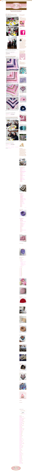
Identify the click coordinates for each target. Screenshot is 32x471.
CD (19, 448)
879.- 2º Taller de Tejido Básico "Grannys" (11, 14)
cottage (21, 228)
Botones (20, 456)
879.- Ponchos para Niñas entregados (11, 56)
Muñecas (20, 455)
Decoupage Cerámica (21, 428)
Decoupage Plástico (21, 429)
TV (19, 451)
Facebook (20, 458)
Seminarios (20, 422)
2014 (20, 269)
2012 (20, 271)
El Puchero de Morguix (22, 203)
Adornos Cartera (20, 446)
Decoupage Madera (21, 419)
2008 (20, 274)
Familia (20, 439)
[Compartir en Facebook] (13, 114)
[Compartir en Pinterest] (9, 53)
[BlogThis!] (7, 53)
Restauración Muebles (21, 443)
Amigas (20, 434)
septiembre (22, 259)
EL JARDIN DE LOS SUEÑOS (23, 199)
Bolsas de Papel (20, 453)
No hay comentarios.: (8, 114)
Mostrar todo (25, 182)
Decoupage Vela (20, 438)
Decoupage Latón (21, 416)
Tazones (20, 444)
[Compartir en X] (8, 53)
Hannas (21, 231)
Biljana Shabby (21, 220)
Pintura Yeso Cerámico (21, 421)
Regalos (20, 424)
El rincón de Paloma (22, 202)
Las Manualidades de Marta (22, 198)
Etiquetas (20, 457)
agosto (21, 260)
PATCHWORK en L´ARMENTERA (22, 196)
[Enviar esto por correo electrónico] (11, 114)
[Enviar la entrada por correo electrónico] (6, 53)
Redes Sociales (20, 463)
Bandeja (20, 427)
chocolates (20, 431)
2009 (20, 273)
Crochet (20, 436)
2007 (20, 275)
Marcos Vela (20, 450)
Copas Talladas (20, 441)
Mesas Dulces (20, 460)
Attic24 (20, 227)
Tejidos (20, 417)
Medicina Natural (20, 445)
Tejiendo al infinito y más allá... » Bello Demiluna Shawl (23, 171)
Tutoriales (20, 433)
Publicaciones (20, 462)
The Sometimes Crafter (22, 223)
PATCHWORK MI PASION (22, 175)
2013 (20, 270)
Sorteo (20, 426)
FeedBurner (24, 413)
